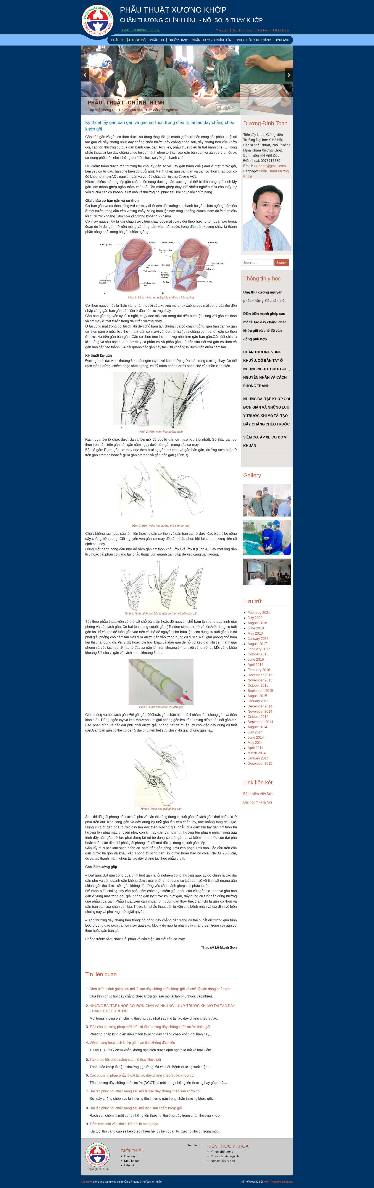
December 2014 (260, 706)
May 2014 (255, 743)
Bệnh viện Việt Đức (258, 794)
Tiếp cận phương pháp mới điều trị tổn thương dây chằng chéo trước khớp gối (150, 1027)
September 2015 (260, 691)
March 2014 (257, 753)
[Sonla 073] (267, 500)
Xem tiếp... (194, 1145)
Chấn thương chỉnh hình (213, 40)
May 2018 (255, 633)
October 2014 (258, 717)
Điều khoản (132, 1160)
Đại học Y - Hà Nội (257, 802)
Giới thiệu (262, 30)
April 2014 (255, 748)
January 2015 (258, 701)
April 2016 (255, 665)
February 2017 (259, 649)
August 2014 (257, 727)
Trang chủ (222, 30)
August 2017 (257, 644)
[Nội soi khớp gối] (267, 537)
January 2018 (258, 638)
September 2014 (260, 722)
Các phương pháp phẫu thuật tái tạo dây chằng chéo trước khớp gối (142, 1075)
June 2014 (256, 737)
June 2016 (256, 659)
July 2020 (255, 618)
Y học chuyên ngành (225, 1156)
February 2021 (259, 612)
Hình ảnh (282, 40)
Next (289, 74)
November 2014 (260, 711)
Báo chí (236, 30)
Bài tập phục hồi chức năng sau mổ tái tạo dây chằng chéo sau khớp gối (145, 1091)
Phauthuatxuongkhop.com (140, 30)
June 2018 (256, 628)
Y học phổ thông (222, 1151)
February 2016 (259, 670)
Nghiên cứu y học (223, 1160)
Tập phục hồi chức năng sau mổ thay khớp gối (125, 1059)
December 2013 (260, 763)
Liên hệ (129, 1165)
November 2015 (260, 680)
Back (85, 74)
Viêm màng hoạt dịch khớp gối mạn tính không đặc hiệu (132, 1043)
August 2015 (257, 696)
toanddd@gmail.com (270, 166)
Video (249, 30)
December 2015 (260, 675)
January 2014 (258, 758)
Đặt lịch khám (281, 30)
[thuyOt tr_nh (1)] (267, 572)
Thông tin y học (262, 278)
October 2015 (258, 685)
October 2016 (258, 654)
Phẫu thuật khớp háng (169, 40)
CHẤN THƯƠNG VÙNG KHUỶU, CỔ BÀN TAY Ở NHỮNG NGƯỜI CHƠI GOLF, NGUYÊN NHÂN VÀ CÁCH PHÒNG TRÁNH (266, 369)
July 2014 (255, 732)
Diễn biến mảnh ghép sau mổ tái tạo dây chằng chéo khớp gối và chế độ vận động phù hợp (160, 989)
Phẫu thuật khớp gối (129, 40)
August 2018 (257, 623)
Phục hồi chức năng (254, 40)
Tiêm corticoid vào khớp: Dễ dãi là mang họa (124, 1124)
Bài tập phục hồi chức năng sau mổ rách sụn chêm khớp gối (136, 1108)
